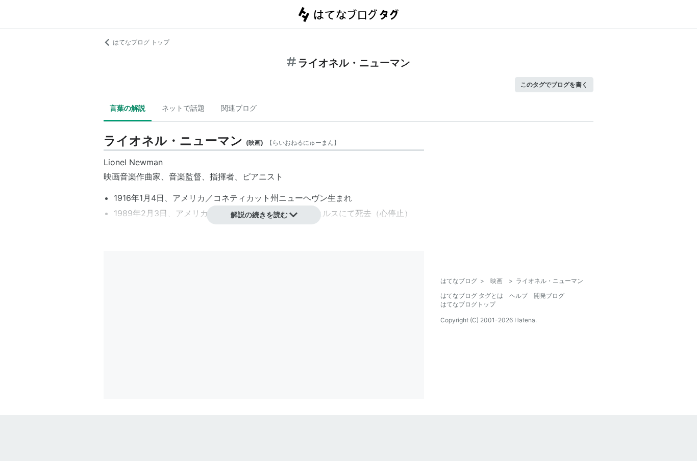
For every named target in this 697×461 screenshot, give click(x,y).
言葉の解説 (127, 108)
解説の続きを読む (259, 214)
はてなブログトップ (467, 304)
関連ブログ (239, 108)
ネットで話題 (183, 108)
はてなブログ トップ (141, 42)
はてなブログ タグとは (471, 295)
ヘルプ (518, 295)
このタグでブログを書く (554, 84)
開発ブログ (549, 295)
